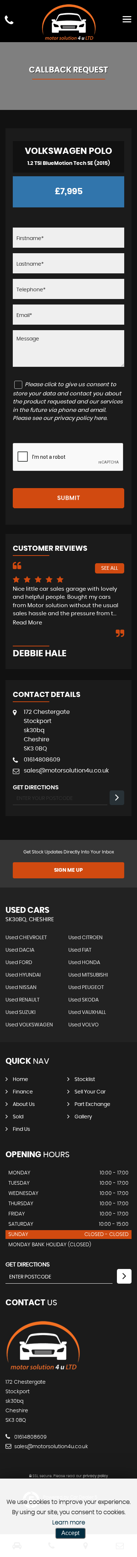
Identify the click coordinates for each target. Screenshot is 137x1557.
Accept (70, 1533)
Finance (23, 1092)
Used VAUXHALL (87, 1012)
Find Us (21, 1129)
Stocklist (85, 1079)
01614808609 (42, 760)
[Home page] (68, 22)
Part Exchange (92, 1104)
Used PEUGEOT (86, 987)
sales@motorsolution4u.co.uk (66, 771)
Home (20, 1079)
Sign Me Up (68, 870)
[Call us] (9, 20)
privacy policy (95, 1476)
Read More (27, 623)
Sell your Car (90, 1092)
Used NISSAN (21, 987)
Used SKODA (83, 1000)
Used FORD (18, 962)
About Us (24, 1104)
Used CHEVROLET (26, 937)
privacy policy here (80, 418)
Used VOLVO (83, 1024)
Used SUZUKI (20, 1012)
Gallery (83, 1116)
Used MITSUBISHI (88, 975)
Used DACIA (19, 950)
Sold (18, 1116)
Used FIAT (79, 950)
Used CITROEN (85, 937)
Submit (68, 498)
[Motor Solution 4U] (42, 1368)
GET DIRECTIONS (27, 1265)
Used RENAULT (22, 1000)
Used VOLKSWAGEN (29, 1024)
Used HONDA (84, 962)
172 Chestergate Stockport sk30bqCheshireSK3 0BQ (47, 730)
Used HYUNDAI (23, 975)
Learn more (68, 1522)
